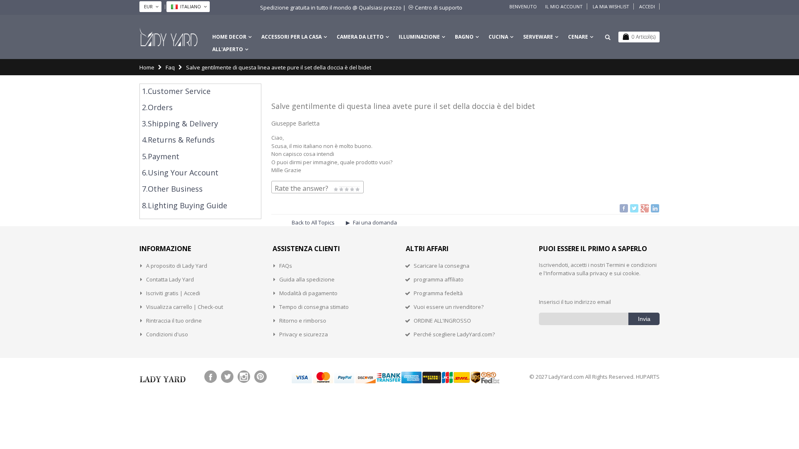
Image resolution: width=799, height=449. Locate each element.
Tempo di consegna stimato (314, 307)
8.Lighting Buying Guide (184, 205)
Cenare (578, 36)
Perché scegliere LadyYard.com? (454, 334)
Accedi (647, 6)
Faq (170, 67)
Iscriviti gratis (162, 293)
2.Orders (157, 107)
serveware (538, 36)
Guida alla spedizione (307, 279)
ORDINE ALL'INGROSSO (442, 320)
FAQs (285, 265)
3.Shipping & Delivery (180, 123)
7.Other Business (172, 189)
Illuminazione (419, 36)
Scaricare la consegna (441, 265)
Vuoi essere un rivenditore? (449, 307)
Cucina (498, 36)
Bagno (464, 36)
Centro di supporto (438, 7)
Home (146, 67)
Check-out (210, 307)
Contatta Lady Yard (170, 279)
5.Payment (160, 156)
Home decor (229, 36)
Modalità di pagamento (308, 293)
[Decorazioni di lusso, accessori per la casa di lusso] (168, 37)
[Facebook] (210, 376)
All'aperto (227, 49)
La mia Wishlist (611, 6)
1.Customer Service (176, 91)
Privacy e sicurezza (303, 334)
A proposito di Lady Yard (176, 265)
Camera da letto (360, 36)
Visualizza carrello (169, 307)
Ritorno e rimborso (302, 320)
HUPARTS (648, 376)
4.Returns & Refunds (178, 140)
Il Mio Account (564, 6)
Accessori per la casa (291, 36)
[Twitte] (227, 376)
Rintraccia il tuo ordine (174, 320)
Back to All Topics (313, 222)
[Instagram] (244, 376)
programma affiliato (439, 279)
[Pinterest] (260, 376)
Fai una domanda (375, 222)
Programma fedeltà (438, 293)
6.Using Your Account (180, 173)
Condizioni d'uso (167, 334)
